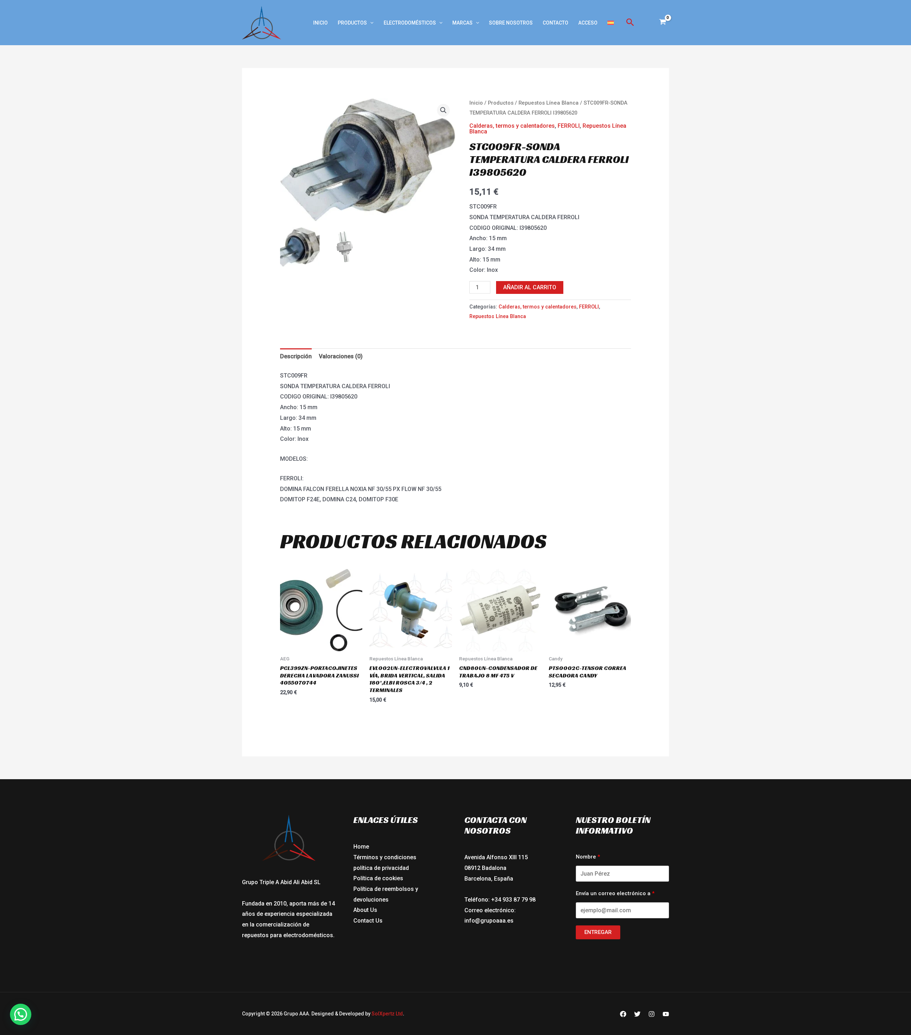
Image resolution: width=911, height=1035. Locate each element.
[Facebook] (623, 1014)
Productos (352, 23)
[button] (370, 23)
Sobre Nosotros (511, 23)
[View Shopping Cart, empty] (662, 23)
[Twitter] (637, 1014)
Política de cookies (378, 878)
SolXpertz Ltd (387, 1013)
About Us (365, 910)
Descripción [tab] (296, 356)
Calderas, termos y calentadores (512, 125)
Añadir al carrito (529, 287)
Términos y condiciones (384, 857)
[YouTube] (666, 1014)
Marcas (462, 23)
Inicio (320, 23)
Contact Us (368, 920)
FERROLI (569, 125)
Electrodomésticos (410, 23)
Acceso (587, 23)
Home (361, 846)
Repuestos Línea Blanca (548, 103)
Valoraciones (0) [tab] (341, 356)
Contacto (555, 23)
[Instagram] (651, 1014)
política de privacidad (381, 868)
